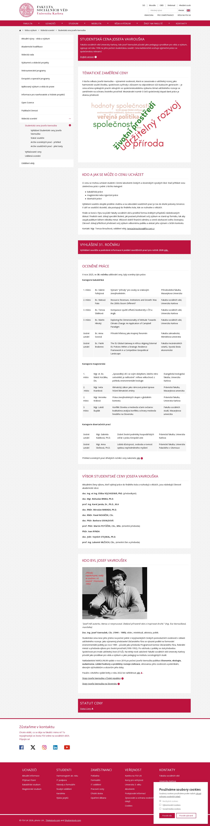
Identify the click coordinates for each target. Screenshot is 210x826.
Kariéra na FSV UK (133, 775)
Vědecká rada (27, 54)
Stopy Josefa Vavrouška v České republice (101, 678)
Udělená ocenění (32, 156)
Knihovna (149, 15)
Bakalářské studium (31, 784)
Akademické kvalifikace (32, 46)
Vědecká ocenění (47, 30)
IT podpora (61, 780)
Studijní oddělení (64, 789)
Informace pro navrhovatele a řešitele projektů (43, 94)
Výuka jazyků (62, 797)
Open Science (27, 102)
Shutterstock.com (73, 820)
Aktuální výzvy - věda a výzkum (35, 38)
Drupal (20, 30)
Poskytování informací (135, 793)
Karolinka (60, 793)
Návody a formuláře (65, 784)
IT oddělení (96, 784)
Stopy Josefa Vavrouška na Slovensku (99, 683)
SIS (143, 5)
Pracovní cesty (97, 789)
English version (87, 57)
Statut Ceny (85, 708)
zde (138, 458)
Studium (73, 23)
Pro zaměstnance (165, 15)
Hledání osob (185, 5)
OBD (162, 5)
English (188, 10)
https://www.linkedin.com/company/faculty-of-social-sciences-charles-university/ (55, 747)
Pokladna (95, 775)
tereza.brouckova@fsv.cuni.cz (140, 228)
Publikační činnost (29, 110)
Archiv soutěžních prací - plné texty (47, 146)
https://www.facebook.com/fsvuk (21, 747)
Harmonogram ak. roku (67, 775)
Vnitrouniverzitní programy (33, 70)
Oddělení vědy (27, 163)
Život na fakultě (153, 23)
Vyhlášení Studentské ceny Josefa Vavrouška (46, 132)
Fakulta (27, 23)
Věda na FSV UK (184, 15)
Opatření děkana (98, 797)
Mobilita (96, 23)
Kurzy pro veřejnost (134, 780)
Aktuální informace (30, 775)
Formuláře (95, 780)
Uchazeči (50, 23)
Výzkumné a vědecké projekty (35, 62)
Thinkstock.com (53, 820)
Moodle (152, 5)
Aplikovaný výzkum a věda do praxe (37, 86)
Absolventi (130, 789)
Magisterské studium (31, 789)
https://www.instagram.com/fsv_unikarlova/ (44, 747)
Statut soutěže (37, 138)
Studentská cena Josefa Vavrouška (41, 125)
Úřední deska (97, 793)
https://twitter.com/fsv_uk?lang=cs (33, 747)
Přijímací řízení (29, 780)
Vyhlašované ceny (33, 151)
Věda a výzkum (123, 23)
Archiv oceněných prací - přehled (46, 142)
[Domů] (43, 10)
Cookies (128, 805)
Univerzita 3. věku (133, 784)
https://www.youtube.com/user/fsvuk (67, 747)
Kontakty (181, 23)
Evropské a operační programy (35, 78)
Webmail (171, 5)
